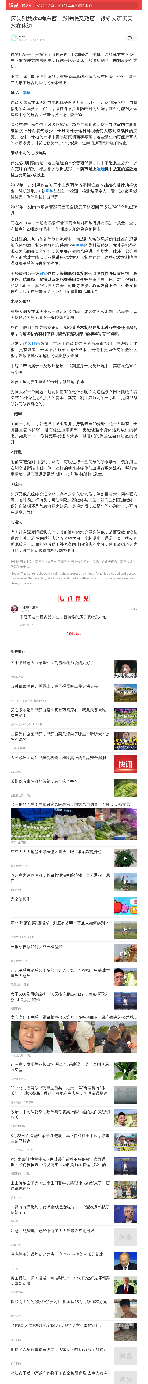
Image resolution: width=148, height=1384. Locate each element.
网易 (13, 5)
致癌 (43, 273)
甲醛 (80, 245)
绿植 (27, 92)
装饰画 (34, 343)
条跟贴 (73, 633)
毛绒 (49, 191)
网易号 (27, 5)
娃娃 (101, 168)
